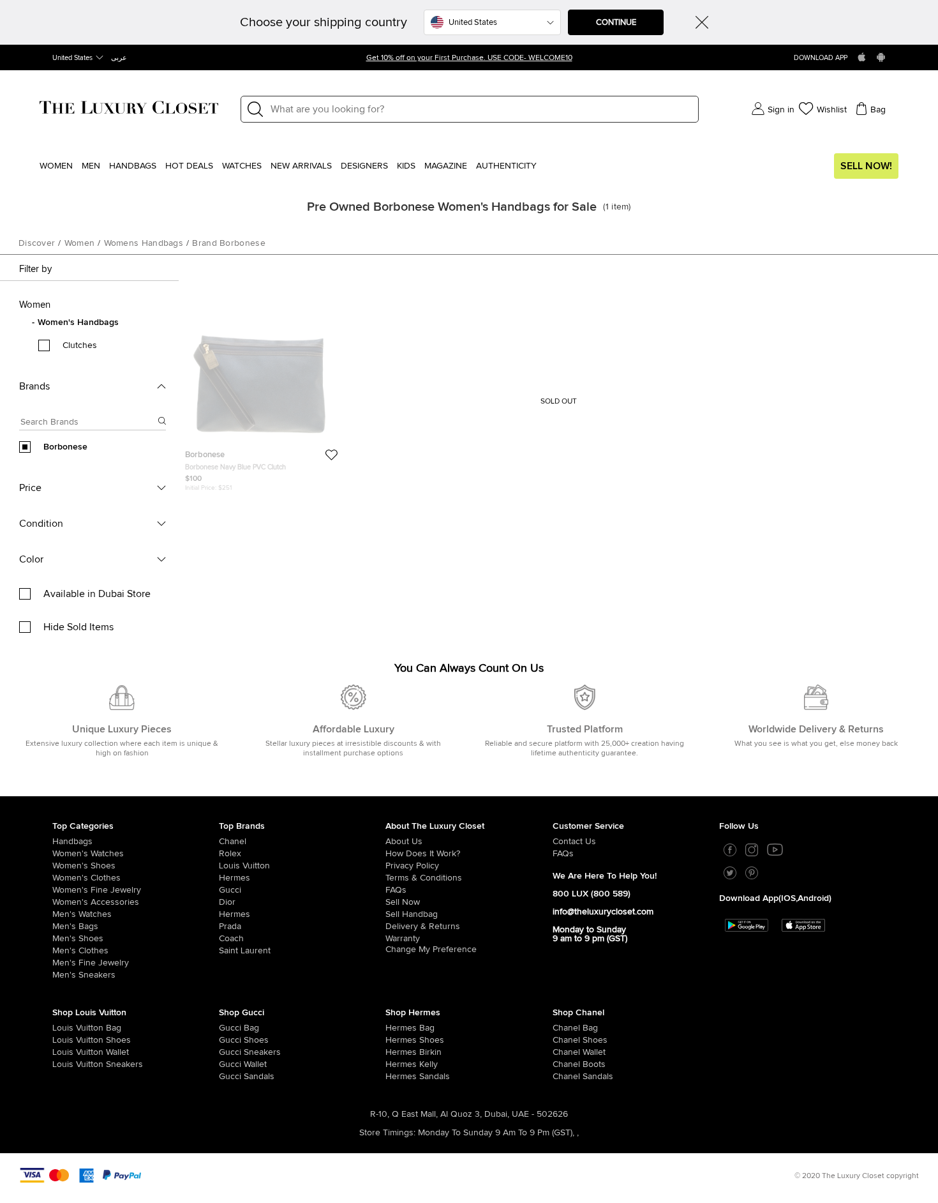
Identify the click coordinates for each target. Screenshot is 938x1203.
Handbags (132, 166)
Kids (406, 166)
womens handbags (144, 243)
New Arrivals (301, 166)
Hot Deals (189, 166)
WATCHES (242, 166)
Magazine (445, 166)
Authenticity (506, 166)
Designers (364, 166)
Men (91, 166)
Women (56, 166)
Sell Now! (866, 166)
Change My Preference (431, 949)
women (79, 243)
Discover (37, 243)
